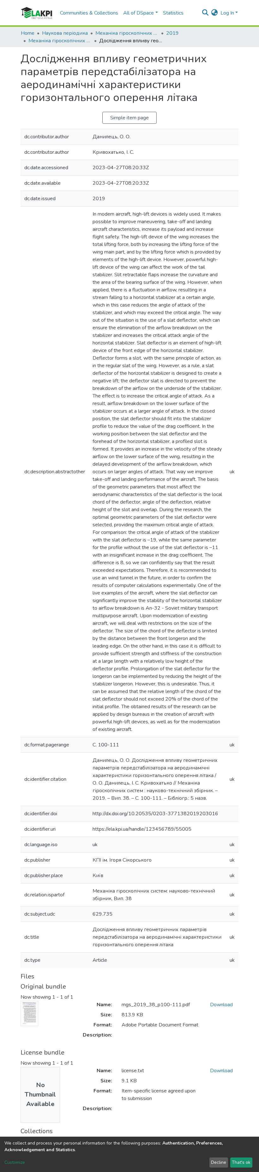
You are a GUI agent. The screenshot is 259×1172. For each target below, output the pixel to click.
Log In (227, 12)
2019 (172, 33)
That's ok (241, 1162)
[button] (215, 13)
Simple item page (129, 117)
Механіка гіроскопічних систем (127, 33)
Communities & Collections (89, 12)
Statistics (173, 12)
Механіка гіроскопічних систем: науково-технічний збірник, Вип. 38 (60, 40)
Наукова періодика (65, 33)
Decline (218, 1162)
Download (221, 1004)
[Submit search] (205, 13)
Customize (14, 1162)
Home (27, 33)
